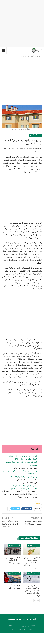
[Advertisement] (22, 23)
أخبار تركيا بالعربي (35, 135)
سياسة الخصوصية (14, 619)
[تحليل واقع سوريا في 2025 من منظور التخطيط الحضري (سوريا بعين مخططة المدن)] (31, 549)
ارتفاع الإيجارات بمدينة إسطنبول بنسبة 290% (33, 522)
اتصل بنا (33, 619)
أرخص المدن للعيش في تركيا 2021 (23, 477)
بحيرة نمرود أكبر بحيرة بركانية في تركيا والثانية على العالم (11, 524)
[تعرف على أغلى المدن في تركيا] (12, 577)
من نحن (25, 619)
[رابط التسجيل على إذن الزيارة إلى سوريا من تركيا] (12, 549)
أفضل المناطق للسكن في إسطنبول (23, 488)
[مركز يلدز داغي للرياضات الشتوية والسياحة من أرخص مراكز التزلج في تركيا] (31, 577)
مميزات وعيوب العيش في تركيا (25, 485)
